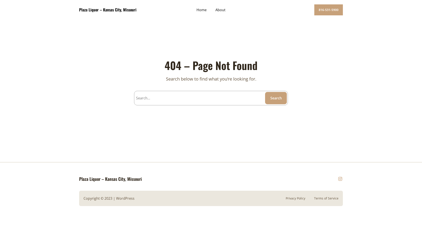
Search (276, 98)
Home (201, 9)
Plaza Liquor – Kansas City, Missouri (107, 10)
